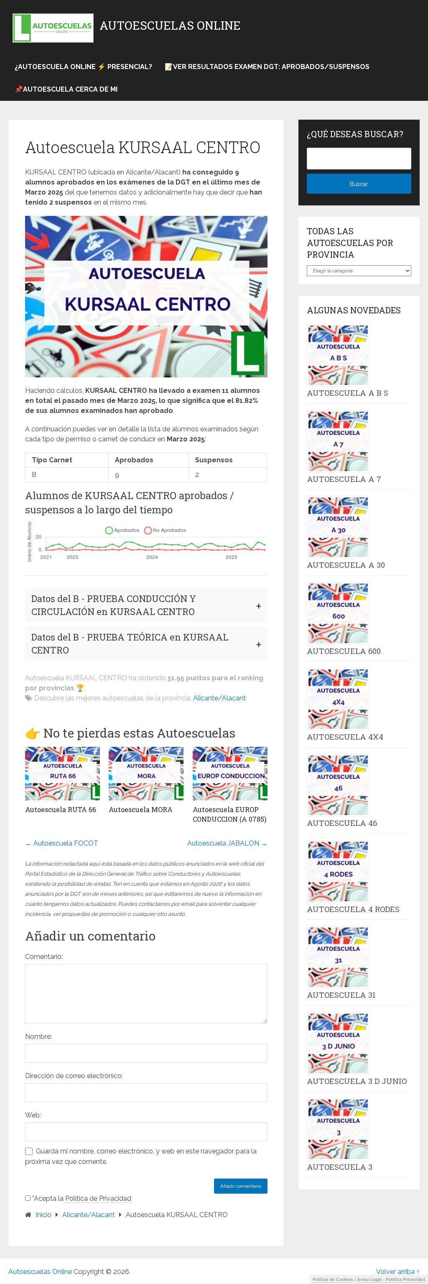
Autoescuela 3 (339, 1167)
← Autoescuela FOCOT (61, 843)
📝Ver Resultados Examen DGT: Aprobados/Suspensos (267, 67)
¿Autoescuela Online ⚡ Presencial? (83, 67)
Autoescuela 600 (344, 651)
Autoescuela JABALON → (227, 843)
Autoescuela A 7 (344, 479)
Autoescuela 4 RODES (353, 909)
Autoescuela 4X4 (345, 737)
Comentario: (44, 957)
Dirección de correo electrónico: (74, 1076)
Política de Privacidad (98, 1198)
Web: (33, 1115)
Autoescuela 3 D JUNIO (357, 1081)
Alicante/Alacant (219, 698)
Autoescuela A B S (347, 393)
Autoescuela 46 (342, 823)
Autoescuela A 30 (346, 565)
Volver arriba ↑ (398, 1272)
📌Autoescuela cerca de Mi (66, 89)
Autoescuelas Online (170, 25)
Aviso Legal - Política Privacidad (391, 1279)
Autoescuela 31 (341, 995)
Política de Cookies (333, 1279)
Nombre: (38, 1037)
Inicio (43, 1215)
